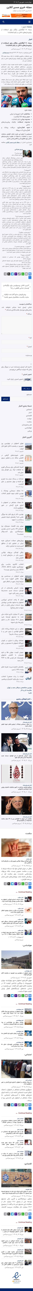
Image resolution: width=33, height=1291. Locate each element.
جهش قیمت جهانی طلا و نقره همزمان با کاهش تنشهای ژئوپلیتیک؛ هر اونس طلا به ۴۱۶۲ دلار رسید (12, 656)
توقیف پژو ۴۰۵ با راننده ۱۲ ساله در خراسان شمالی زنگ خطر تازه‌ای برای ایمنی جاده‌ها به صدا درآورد (12, 1155)
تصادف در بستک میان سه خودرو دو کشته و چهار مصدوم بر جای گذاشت (12, 482)
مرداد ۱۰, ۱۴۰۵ (27, 792)
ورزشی (30, 431)
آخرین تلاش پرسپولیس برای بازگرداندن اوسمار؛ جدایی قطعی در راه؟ (16, 286)
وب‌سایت (29, 355)
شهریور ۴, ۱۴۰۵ (26, 977)
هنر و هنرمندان (27, 425)
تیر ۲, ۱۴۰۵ (19, 1158)
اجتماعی (29, 409)
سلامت (29, 422)
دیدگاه (29, 314)
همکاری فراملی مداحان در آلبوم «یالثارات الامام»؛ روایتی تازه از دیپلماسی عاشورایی (16, 788)
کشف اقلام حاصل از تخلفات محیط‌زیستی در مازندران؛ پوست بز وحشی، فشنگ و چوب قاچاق (12, 1122)
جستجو (29, 394)
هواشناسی (28, 428)
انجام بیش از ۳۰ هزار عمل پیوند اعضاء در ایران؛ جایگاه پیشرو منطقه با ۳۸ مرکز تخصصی (12, 934)
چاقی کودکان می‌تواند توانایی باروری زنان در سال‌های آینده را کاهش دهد (12, 555)
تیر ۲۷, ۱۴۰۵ (19, 1049)
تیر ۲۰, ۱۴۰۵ (19, 1147)
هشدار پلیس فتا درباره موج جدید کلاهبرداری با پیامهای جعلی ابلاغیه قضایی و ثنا (12, 1144)
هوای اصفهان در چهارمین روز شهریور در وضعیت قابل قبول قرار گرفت (12, 446)
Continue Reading (25, 892)
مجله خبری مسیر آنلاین (19, 7)
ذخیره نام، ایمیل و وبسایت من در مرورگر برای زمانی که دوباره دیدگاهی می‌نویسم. (16, 368)
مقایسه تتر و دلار (26, 690)
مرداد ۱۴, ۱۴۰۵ (18, 1234)
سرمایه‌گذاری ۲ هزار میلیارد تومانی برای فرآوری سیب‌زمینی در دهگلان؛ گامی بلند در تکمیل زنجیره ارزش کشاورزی (12, 1264)
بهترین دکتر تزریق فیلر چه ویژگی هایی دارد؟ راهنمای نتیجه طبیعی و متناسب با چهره (12, 517)
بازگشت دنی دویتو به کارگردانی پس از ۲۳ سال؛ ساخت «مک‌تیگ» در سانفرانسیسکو (16, 820)
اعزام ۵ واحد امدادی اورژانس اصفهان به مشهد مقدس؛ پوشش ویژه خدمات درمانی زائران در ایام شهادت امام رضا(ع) (12, 604)
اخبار (30, 39)
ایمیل (29, 346)
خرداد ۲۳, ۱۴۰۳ (26, 49)
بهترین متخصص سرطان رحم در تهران (19, 687)
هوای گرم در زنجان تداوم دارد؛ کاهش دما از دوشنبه (12, 1034)
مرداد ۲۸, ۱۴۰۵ (27, 729)
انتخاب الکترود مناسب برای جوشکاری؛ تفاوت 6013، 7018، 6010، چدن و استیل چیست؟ (12, 567)
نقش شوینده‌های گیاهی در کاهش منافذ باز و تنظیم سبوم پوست (12, 458)
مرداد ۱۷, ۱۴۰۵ (18, 904)
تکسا (30, 693)
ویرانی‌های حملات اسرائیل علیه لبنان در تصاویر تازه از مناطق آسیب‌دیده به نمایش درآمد (12, 543)
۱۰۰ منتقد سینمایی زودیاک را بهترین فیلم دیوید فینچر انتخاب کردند (12, 493)
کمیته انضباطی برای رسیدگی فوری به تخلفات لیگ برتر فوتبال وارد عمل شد (12, 470)
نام (30, 338)
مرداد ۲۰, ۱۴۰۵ (27, 760)
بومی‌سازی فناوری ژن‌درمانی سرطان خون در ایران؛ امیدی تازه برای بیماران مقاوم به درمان (12, 923)
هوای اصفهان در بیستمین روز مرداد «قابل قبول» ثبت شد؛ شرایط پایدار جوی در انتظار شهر (12, 579)
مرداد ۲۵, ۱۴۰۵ (27, 865)
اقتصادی (29, 415)
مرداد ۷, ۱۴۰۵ (18, 1256)
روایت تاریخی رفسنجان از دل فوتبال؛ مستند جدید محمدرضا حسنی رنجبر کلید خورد (12, 591)
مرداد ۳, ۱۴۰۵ (18, 1038)
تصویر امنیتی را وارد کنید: (15, 379)
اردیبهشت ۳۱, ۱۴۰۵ (16, 937)
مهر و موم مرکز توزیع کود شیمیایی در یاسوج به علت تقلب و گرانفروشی (12, 1132)
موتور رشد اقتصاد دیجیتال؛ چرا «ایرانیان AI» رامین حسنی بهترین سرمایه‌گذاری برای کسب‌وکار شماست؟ (12, 530)
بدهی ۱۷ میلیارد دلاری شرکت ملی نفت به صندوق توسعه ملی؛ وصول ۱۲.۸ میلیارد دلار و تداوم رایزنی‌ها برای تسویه (12, 618)
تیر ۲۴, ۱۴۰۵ (19, 1136)
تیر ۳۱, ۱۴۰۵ (19, 915)
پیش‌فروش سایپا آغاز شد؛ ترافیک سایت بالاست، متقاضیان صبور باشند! (16, 295)
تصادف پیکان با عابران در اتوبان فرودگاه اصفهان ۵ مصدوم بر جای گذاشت (12, 643)
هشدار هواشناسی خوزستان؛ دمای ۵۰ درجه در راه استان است (12, 1045)
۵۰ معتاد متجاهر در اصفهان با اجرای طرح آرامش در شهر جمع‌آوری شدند (12, 505)
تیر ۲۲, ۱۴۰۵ (19, 926)
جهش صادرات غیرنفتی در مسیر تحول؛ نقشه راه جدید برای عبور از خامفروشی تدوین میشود (12, 1242)
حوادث (29, 418)
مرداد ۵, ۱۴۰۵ (27, 823)
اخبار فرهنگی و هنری (23, 699)
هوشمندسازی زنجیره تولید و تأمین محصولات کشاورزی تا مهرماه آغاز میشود (12, 1253)
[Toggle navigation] (29, 21)
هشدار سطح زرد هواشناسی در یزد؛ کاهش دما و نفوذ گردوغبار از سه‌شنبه (12, 1023)
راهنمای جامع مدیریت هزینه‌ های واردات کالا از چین (12, 668)
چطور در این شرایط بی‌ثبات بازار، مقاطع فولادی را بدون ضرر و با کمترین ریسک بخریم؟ (12, 631)
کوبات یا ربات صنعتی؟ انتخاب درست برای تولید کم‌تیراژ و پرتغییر (12, 677)
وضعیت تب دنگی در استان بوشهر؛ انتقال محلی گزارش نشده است (12, 911)
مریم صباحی (15, 49)
